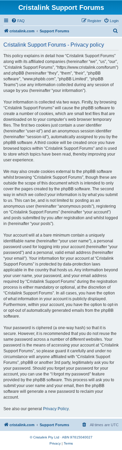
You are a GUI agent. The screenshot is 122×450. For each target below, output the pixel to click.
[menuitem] (18, 21)
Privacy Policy (56, 408)
